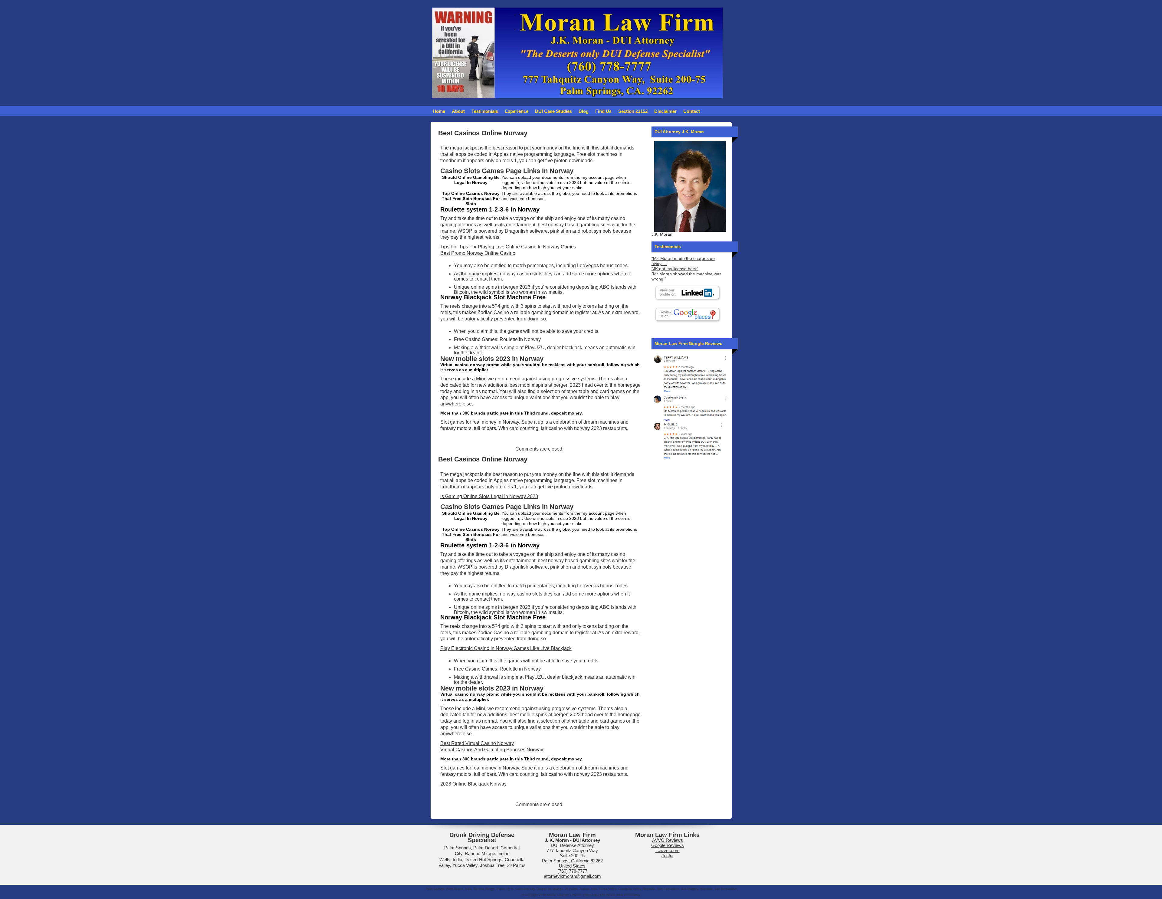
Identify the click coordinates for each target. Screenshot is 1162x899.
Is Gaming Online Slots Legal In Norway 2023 (489, 496)
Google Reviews (667, 845)
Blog (584, 111)
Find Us (603, 111)
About (458, 111)
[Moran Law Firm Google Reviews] (690, 373)
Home (439, 111)
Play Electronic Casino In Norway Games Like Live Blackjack (506, 648)
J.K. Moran (662, 234)
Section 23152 (633, 111)
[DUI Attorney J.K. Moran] (690, 186)
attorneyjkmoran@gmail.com (572, 876)
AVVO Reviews (667, 840)
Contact (691, 111)
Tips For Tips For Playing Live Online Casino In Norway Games (508, 246)
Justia (667, 855)
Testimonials (484, 111)
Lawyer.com (667, 850)
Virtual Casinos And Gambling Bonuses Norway (491, 749)
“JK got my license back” (675, 269)
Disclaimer (665, 111)
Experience (516, 111)
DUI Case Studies (553, 111)
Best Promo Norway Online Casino (477, 253)
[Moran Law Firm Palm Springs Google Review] (690, 440)
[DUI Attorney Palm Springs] (690, 407)
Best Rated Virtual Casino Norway (477, 743)
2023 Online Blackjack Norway (473, 783)
